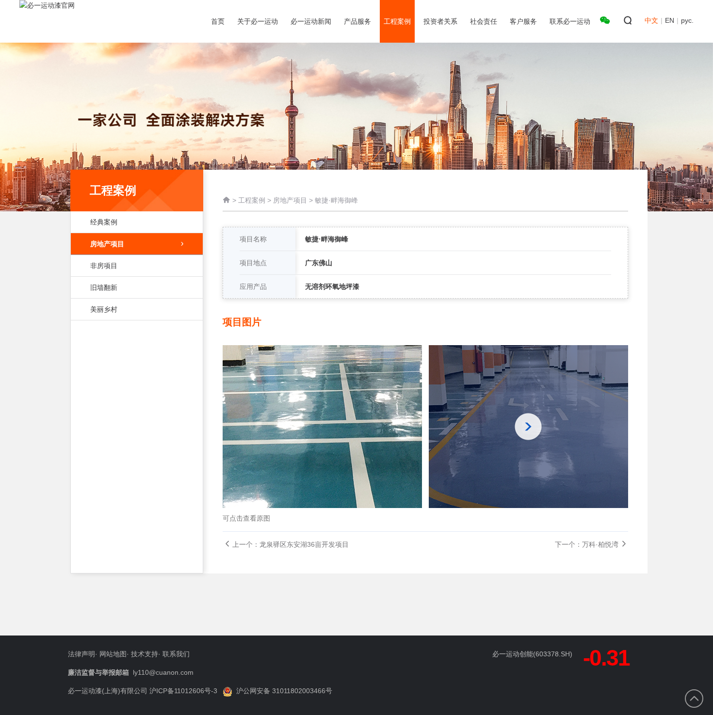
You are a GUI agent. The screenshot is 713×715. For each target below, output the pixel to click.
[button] (528, 426)
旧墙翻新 (103, 287)
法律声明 (81, 654)
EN (669, 20)
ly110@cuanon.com (163, 672)
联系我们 (176, 654)
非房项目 (103, 266)
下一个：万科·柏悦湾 (586, 544)
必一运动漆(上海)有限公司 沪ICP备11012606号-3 (142, 691)
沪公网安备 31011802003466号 (284, 691)
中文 (651, 20)
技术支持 (144, 654)
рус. (687, 20)
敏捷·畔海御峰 (336, 200)
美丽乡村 (103, 309)
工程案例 (251, 200)
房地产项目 (107, 244)
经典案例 (103, 222)
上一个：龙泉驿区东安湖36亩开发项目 (290, 544)
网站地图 (113, 654)
